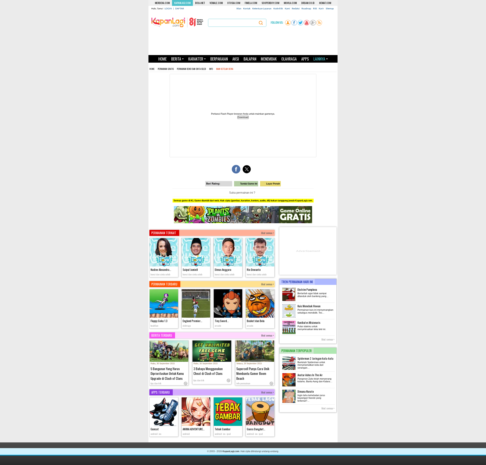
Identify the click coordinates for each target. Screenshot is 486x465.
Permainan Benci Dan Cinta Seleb (191, 68)
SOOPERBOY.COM (270, 3)
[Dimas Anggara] (228, 252)
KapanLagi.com (230, 451)
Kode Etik (278, 8)
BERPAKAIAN (219, 59)
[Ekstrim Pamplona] (289, 300)
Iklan (238, 8)
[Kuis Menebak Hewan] (289, 317)
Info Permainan (243, 383)
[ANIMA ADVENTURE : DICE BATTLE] (196, 412)
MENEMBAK (269, 59)
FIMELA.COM (251, 3)
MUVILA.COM (290, 3)
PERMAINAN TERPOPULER (296, 350)
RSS (315, 8)
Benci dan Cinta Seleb (160, 274)
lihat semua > (267, 233)
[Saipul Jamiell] (196, 252)
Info (211, 68)
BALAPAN (250, 59)
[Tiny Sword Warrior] (228, 304)
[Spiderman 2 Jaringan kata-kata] (289, 369)
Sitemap (330, 8)
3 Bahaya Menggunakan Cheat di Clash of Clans (208, 371)
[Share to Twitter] (246, 169)
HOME (162, 59)
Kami (287, 8)
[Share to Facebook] (236, 169)
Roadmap (306, 8)
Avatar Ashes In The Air (310, 375)
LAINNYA (319, 59)
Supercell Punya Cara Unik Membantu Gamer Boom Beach (252, 373)
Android (154, 433)
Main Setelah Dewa (224, 68)
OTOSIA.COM (233, 3)
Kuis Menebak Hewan (308, 306)
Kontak (246, 8)
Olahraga (187, 325)
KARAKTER (195, 59)
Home (152, 68)
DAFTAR (179, 8)
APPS (305, 59)
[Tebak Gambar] (228, 412)
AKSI (235, 59)
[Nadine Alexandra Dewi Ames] (164, 252)
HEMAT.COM (325, 3)
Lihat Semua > (328, 339)
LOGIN (168, 8)
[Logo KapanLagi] (177, 22)
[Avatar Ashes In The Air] (289, 386)
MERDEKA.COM (162, 3)
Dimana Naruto (305, 391)
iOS (160, 433)
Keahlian (154, 325)
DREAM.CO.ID (308, 3)
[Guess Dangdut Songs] (260, 412)
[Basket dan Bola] (260, 304)
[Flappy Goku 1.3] (164, 304)
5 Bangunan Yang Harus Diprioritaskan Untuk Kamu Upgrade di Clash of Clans (167, 373)
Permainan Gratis (166, 68)
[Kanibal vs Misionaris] (289, 333)
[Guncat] (164, 412)
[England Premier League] (196, 304)
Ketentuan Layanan (261, 8)
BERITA (176, 59)
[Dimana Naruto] (289, 402)
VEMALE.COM (216, 3)
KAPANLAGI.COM (182, 3)
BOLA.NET (200, 3)
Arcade (218, 325)
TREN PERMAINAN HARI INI (297, 281)
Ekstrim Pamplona (307, 289)
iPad (229, 433)
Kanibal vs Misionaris (308, 322)
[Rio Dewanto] (260, 252)
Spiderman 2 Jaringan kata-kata (315, 358)
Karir (321, 8)
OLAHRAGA (289, 59)
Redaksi (296, 8)
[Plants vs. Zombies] (243, 222)
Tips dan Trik (156, 383)
